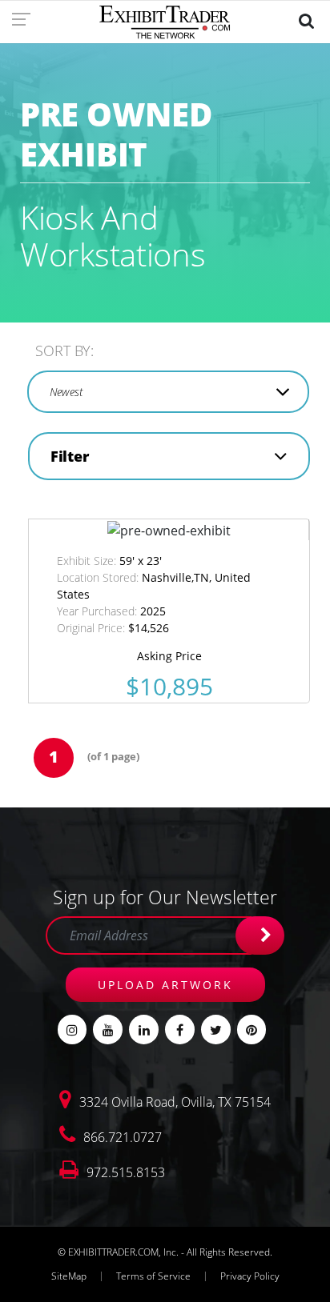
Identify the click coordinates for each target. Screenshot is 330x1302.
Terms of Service (153, 1276)
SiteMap (69, 1276)
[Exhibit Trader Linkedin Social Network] (144, 1029)
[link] (26, 18)
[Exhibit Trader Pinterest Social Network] (252, 1029)
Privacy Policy (250, 1276)
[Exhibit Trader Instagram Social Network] (72, 1029)
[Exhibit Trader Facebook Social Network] (180, 1029)
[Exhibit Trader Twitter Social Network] (216, 1029)
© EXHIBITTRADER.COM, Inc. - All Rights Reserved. (165, 1252)
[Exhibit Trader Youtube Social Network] (108, 1029)
